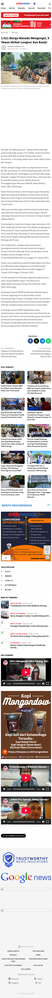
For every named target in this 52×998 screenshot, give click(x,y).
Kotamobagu (10, 585)
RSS (39, 983)
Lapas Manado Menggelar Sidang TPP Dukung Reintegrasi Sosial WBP (12, 468)
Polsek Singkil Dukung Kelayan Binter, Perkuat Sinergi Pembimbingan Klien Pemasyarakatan (37, 442)
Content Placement (13, 965)
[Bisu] (43, 683)
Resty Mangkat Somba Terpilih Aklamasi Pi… (30, 616)
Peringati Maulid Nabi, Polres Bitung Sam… (30, 626)
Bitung (8, 590)
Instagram (15, 983)
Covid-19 (9, 580)
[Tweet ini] (36, 341)
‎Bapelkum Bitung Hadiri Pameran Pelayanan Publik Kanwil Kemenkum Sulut (12, 414)
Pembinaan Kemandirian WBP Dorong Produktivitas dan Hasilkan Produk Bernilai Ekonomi (39, 389)
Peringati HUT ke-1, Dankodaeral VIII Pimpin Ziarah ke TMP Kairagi (37, 468)
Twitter (39, 979)
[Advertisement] (26, 120)
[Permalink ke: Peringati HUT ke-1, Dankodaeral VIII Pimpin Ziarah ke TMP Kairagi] (39, 457)
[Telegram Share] (42, 341)
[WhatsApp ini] (48, 341)
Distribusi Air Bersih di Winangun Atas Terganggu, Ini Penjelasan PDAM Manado (39, 493)
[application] (26, 672)
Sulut (8, 571)
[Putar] (4, 683)
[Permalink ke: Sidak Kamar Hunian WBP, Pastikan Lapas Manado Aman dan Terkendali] (13, 377)
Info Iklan (38, 965)
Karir (38, 955)
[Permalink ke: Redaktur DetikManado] (3, 47)
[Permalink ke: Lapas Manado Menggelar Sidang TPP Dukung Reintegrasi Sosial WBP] (13, 457)
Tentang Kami (38, 951)
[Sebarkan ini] (30, 341)
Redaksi (13, 955)
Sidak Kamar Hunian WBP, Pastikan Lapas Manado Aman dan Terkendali (12, 388)
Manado (8, 576)
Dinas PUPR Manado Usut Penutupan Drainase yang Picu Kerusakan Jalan (12, 492)
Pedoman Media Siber (38, 959)
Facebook (15, 979)
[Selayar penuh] (47, 683)
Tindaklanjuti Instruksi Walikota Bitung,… (29, 606)
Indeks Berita (13, 951)
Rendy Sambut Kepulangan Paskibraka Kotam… (27, 646)
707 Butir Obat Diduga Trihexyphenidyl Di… (30, 636)
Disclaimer (26, 969)
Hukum (24, 634)
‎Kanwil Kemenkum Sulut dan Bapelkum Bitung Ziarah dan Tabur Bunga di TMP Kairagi (12, 442)
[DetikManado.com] (26, 3)
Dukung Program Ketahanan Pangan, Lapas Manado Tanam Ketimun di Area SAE (39, 416)
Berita (12, 603)
